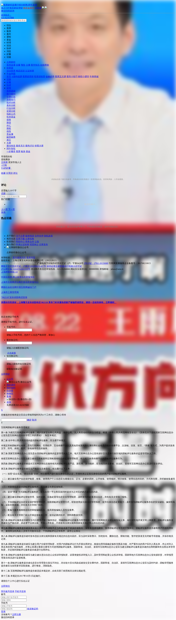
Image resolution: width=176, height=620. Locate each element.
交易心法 (11, 97)
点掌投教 (29, 239)
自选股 (10, 390)
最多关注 (20, 146)
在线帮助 (44, 65)
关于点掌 (20, 236)
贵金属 (10, 134)
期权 (9, 128)
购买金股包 (28, 8)
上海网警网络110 (9, 272)
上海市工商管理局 (10, 292)
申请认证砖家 (22, 244)
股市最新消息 (19, 257)
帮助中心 (20, 241)
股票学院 (30, 257)
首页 (9, 76)
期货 (9, 122)
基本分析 (11, 105)
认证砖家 (29, 71)
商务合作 (29, 241)
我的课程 (11, 385)
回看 (18, 65)
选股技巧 (11, 99)
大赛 (9, 143)
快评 (9, 85)
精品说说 (20, 71)
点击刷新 (11, 353)
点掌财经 (11, 62)
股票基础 (11, 91)
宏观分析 (11, 111)
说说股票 (11, 71)
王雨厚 (4, 162)
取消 (34, 420)
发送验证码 (32, 609)
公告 (37, 241)
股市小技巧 (72, 76)
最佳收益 (11, 146)
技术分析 (11, 102)
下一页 (11, 209)
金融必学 (50, 76)
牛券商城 (94, 76)
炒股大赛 (39, 146)
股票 (18, 151)
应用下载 (20, 239)
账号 (3, 594)
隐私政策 (48, 236)
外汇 (9, 125)
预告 (23, 65)
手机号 (4, 603)
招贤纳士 (34, 244)
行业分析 (11, 108)
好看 (9, 82)
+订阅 (4, 165)
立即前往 (5, 586)
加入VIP (5, 8)
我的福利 (11, 388)
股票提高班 (28, 76)
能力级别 (11, 94)
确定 (29, 420)
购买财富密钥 (16, 8)
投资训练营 (39, 76)
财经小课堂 (83, 76)
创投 (9, 131)
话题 (9, 79)
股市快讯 (35, 65)
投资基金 (11, 117)
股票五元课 (60, 76)
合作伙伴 (39, 236)
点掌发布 (43, 244)
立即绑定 (5, 374)
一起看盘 (11, 151)
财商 (9, 88)
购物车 (10, 393)
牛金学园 (11, 73)
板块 (23, 151)
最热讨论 (29, 146)
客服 (9, 396)
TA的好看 (6, 168)
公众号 (10, 379)
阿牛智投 (11, 148)
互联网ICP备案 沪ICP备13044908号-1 (19, 263)
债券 (9, 120)
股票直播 (11, 65)
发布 (3, 212)
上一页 (4, 209)
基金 (28, 151)
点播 (28, 65)
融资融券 (11, 137)
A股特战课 (17, 76)
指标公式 (11, 114)
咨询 (9, 402)
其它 (9, 140)
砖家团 (10, 68)
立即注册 (16, 614)
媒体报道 (29, 236)
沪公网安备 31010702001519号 (15, 269)
